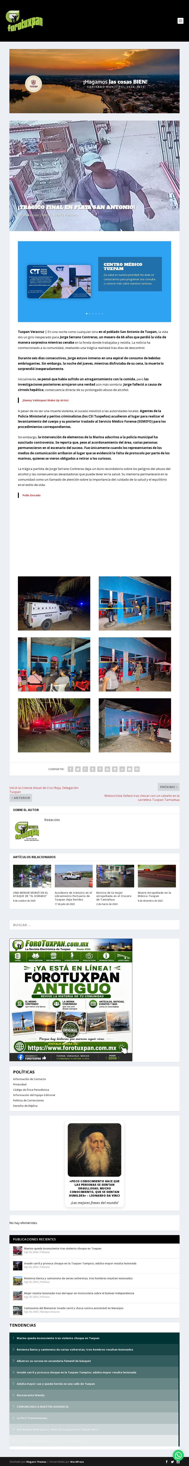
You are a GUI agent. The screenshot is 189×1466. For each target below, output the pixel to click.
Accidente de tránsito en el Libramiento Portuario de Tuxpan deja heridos (73, 896)
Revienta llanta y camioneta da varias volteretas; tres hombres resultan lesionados (78, 1278)
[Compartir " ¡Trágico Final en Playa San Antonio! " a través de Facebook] (70, 769)
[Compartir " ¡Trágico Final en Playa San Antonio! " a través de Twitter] (78, 769)
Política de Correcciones (28, 1100)
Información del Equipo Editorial (34, 1095)
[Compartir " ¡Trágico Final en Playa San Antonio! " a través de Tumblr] (92, 769)
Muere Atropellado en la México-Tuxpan (154, 894)
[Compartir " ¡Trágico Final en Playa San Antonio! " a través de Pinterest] (100, 769)
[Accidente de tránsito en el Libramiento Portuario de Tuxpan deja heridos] (74, 876)
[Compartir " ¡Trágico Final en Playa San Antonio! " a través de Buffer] (114, 769)
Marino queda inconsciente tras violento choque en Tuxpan (62, 1248)
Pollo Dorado (32, 495)
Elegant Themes (36, 1461)
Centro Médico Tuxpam (123, 266)
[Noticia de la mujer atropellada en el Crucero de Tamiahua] (115, 876)
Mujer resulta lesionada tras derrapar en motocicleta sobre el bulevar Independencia (79, 1293)
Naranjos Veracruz (50, 1311)
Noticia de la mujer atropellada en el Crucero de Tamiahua (114, 896)
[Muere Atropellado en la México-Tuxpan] (157, 876)
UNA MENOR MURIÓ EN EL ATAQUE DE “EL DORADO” (30, 894)
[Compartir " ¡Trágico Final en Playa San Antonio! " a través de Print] (137, 769)
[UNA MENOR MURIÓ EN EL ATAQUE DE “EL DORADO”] (32, 876)
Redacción (31, 215)
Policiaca (71, 215)
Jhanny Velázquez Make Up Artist (46, 400)
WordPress (77, 1461)
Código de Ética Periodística (31, 1089)
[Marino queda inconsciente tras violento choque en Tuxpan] (17, 1251)
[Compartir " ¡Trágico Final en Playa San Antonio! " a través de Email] (129, 769)
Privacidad (19, 1084)
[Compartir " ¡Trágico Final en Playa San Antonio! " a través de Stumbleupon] (122, 769)
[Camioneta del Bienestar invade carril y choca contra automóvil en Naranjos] (17, 1310)
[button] (178, 1455)
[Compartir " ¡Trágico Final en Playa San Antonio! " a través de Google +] (85, 769)
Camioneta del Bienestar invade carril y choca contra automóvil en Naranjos (73, 1308)
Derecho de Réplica (25, 1105)
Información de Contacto (29, 1079)
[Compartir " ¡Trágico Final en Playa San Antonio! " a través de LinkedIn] (107, 769)
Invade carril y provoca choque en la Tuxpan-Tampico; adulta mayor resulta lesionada (80, 1263)
